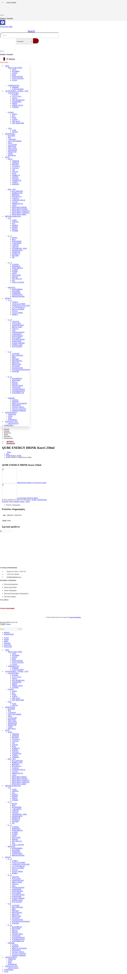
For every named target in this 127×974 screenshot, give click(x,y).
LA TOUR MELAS (18, 307)
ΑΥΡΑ (14, 69)
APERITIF (15, 163)
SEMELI (15, 314)
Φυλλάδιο (7, 643)
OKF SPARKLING (18, 100)
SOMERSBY (16, 293)
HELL (10, 143)
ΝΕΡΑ (7, 66)
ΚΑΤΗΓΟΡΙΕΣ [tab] (9, 634)
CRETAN (15, 246)
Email (28, 501)
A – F (10, 236)
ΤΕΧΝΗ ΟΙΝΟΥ (17, 385)
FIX (13, 257)
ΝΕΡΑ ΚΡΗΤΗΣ (17, 76)
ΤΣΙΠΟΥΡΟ (12, 414)
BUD (13, 239)
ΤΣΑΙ (10, 128)
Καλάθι (3, 624)
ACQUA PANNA (18, 78)
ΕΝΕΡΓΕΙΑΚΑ (10, 134)
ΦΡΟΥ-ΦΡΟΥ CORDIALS (20, 211)
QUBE (10, 153)
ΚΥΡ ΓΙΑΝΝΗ (17, 346)
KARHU (15, 271)
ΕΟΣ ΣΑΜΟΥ (16, 337)
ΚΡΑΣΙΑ (8, 298)
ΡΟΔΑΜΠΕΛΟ (17, 378)
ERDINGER (16, 252)
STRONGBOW (17, 294)
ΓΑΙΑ (14, 330)
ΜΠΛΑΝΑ (15, 362)
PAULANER (16, 275)
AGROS (15, 119)
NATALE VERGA (18, 407)
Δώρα (6, 434)
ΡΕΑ (13, 116)
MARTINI (15, 401)
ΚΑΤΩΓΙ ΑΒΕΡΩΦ (18, 343)
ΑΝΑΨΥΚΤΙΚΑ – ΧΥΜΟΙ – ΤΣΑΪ (16, 91)
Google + (22, 501)
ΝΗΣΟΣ (14, 229)
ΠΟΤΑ (7, 157)
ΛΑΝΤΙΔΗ (15, 353)
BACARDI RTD (17, 191)
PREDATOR (12, 152)
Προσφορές (7, 645)
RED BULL (12, 155)
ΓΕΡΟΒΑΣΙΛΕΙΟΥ (18, 332)
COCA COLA (16, 96)
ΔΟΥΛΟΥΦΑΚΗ (17, 336)
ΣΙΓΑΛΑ (15, 382)
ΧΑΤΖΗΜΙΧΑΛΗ (18, 393)
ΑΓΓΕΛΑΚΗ (16, 323)
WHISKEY (15, 184)
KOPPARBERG (17, 289)
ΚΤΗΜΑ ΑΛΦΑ (17, 345)
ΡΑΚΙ (10, 418)
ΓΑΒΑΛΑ (15, 329)
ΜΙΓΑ (14, 357)
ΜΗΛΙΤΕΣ (11, 287)
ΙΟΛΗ (14, 75)
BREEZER (15, 195)
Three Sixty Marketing (75, 617)
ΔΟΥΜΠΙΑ (16, 71)
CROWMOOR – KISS (19, 248)
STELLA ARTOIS (18, 282)
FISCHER (15, 255)
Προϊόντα (7, 433)
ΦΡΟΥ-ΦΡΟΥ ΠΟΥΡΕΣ (20, 209)
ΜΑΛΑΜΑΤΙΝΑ (17, 355)
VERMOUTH (16, 180)
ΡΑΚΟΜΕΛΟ (12, 420)
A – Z (10, 300)
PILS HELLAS (17, 279)
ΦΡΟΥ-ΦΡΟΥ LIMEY (19, 214)
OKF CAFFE (12, 148)
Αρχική (6, 429)
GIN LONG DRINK (14, 141)
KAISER (15, 270)
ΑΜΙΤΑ (14, 114)
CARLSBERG (17, 243)
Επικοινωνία (8, 438)
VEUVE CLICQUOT (19, 409)
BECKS (14, 238)
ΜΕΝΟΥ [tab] (7, 632)
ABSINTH (15, 161)
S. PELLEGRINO (18, 89)
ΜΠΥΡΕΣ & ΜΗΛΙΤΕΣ (13, 216)
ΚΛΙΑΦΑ (15, 94)
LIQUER (15, 171)
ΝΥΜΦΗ (15, 230)
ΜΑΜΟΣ (15, 225)
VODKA (15, 182)
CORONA (15, 245)
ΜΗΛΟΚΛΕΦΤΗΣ (18, 296)
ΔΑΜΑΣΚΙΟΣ (16, 334)
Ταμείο (8, 624)
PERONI (15, 277)
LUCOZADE (12, 144)
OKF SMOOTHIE (18, 123)
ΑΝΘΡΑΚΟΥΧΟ (13, 85)
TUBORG (15, 107)
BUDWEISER (16, 241)
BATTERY (11, 136)
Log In (6, 971)
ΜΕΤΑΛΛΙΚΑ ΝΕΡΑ (15, 68)
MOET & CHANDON (19, 403)
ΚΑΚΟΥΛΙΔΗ (16, 341)
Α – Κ (10, 320)
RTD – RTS (12, 189)
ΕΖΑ (13, 223)
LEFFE (14, 273)
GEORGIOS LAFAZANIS (21, 305)
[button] (30, 31)
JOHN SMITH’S (17, 268)
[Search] (36, 40)
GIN (13, 170)
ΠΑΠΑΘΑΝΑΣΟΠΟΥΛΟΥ (21, 370)
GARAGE (15, 198)
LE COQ (15, 202)
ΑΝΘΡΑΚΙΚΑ (9, 425)
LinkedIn (16, 501)
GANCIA (15, 400)
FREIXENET (16, 405)
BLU (9, 137)
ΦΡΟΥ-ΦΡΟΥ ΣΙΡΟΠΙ (19, 207)
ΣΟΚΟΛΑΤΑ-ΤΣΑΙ (11, 421)
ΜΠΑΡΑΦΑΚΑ (17, 361)
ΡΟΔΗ (14, 118)
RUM (14, 173)
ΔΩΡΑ (6, 641)
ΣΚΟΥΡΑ (15, 384)
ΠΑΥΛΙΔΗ (15, 371)
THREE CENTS (17, 105)
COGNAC (15, 168)
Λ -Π (9, 352)
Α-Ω (9, 218)
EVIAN (14, 80)
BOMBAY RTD (17, 193)
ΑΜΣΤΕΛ (15, 222)
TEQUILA (15, 179)
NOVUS (15, 311)
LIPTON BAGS (13, 423)
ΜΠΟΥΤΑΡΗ (16, 364)
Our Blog (7, 436)
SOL (13, 280)
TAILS (14, 205)
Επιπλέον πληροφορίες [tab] (13, 505)
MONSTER (12, 146)
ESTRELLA (16, 254)
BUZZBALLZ (17, 196)
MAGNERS (16, 291)
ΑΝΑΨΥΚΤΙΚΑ (13, 93)
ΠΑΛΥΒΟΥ (16, 366)
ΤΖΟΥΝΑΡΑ (16, 387)
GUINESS (15, 264)
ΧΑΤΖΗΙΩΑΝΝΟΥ (18, 391)
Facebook (5, 501)
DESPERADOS (17, 250)
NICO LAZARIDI (18, 309)
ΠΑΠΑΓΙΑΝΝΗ (17, 368)
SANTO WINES (17, 313)
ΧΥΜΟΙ (10, 112)
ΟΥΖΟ (10, 416)
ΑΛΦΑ (14, 220)
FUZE (14, 130)
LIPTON (15, 132)
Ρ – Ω (10, 377)
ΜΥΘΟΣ (15, 227)
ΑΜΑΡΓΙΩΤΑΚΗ (18, 325)
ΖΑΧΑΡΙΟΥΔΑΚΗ (18, 339)
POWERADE (12, 150)
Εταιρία (6, 431)
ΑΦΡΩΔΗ (11, 398)
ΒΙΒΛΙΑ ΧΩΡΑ (17, 327)
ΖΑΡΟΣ (14, 73)
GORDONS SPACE (18, 200)
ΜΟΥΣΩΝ (15, 359)
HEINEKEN (16, 266)
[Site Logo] (6, 26)
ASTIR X (15, 302)
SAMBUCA (16, 175)
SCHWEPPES (16, 102)
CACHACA (16, 166)
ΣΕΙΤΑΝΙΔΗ (16, 380)
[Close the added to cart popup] (125, 2)
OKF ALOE (16, 121)
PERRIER (15, 87)
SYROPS (15, 177)
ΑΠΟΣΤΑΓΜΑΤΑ (11, 412)
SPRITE (14, 103)
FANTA (14, 98)
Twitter (11, 501)
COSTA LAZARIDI (18, 304)
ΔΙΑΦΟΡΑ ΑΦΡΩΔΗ (19, 410)
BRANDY (15, 164)
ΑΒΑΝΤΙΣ (15, 321)
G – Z (10, 262)
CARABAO (12, 139)
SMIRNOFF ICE (17, 204)
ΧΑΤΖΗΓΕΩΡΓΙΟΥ (18, 389)
